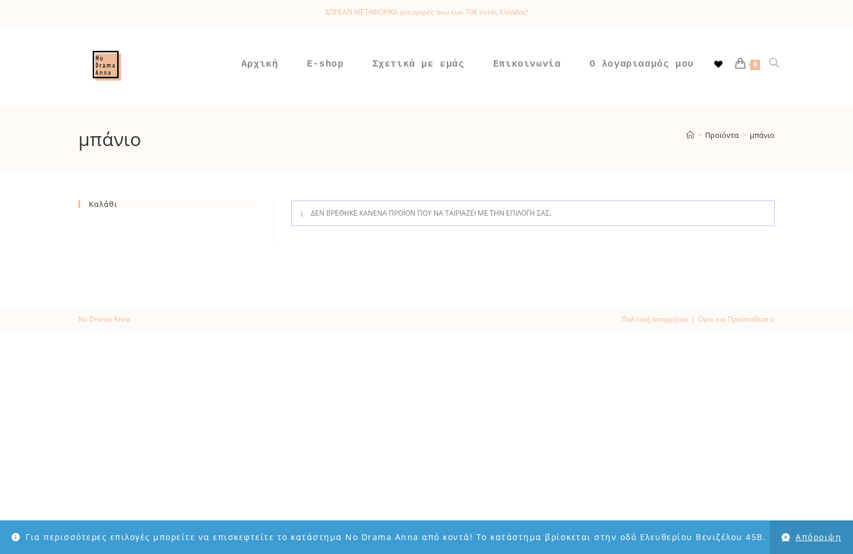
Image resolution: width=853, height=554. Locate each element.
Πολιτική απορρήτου (654, 319)
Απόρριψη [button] (818, 536)
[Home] (690, 135)
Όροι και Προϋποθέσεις (736, 319)
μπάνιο (762, 135)
